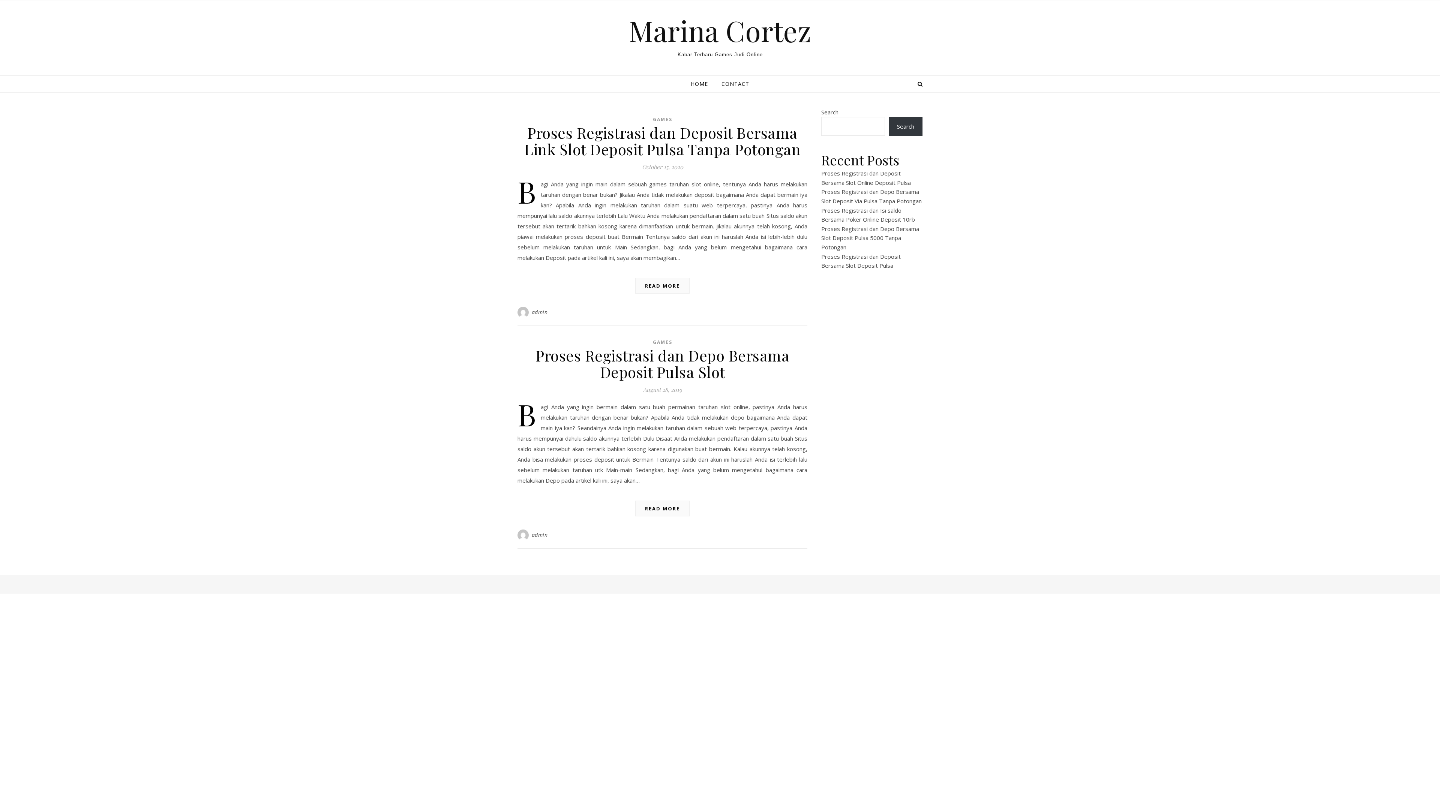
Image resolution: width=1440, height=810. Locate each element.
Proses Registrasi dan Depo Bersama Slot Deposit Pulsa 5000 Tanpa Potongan (870, 238)
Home (699, 83)
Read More (662, 285)
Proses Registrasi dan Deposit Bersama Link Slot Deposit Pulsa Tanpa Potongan (662, 141)
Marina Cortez (720, 30)
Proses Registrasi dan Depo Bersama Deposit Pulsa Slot (662, 363)
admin (540, 312)
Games (662, 119)
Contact (735, 83)
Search (829, 112)
